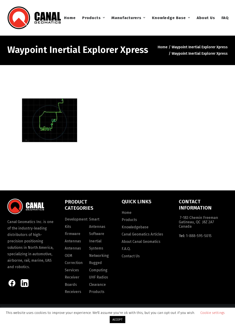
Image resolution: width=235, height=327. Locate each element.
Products (91, 17)
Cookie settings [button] (212, 313)
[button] (12, 286)
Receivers (73, 292)
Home (70, 17)
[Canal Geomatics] (34, 17)
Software (96, 234)
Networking (99, 255)
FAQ (225, 17)
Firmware (72, 234)
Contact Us (131, 256)
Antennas (73, 241)
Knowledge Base (169, 17)
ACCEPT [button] (117, 319)
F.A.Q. (126, 249)
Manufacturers (126, 17)
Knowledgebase (135, 227)
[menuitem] (70, 17)
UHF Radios (98, 277)
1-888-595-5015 (199, 236)
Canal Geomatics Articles (142, 234)
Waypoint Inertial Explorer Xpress (200, 47)
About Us (206, 17)
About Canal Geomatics (141, 241)
